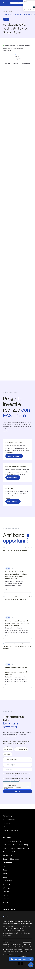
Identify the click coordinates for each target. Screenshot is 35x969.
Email (25, 1)
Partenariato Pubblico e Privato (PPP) (15, 845)
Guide (5, 870)
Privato (9, 754)
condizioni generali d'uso (11, 781)
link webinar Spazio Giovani (16, 136)
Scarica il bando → (13, 477)
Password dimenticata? (28, 6)
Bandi (10, 12)
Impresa (9, 749)
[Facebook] (19, 963)
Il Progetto (6, 888)
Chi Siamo (6, 891)
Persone (5, 902)
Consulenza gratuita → (14, 456)
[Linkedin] (22, 963)
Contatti (5, 834)
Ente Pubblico (22, 749)
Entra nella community (10, 830)
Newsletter (6, 823)
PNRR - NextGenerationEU (12, 841)
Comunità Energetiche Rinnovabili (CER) (16, 848)
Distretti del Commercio (11, 859)
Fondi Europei (7, 855)
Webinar (5, 873)
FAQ (4, 827)
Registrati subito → (13, 501)
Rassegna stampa (9, 909)
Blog (4, 866)
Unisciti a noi (7, 906)
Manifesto (6, 895)
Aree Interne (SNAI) (9, 852)
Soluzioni (6, 899)
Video (5, 877)
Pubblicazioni (7, 881)
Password (26, 4)
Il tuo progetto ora (9, 819)
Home (5, 12)
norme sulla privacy (9, 776)
